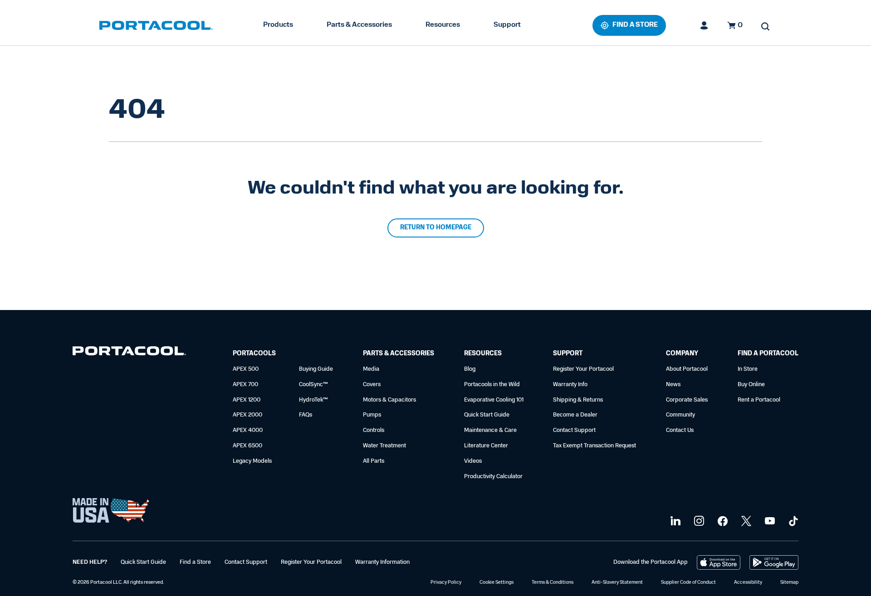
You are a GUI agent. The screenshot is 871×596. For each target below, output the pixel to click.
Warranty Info (570, 385)
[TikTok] (792, 521)
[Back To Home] (156, 25)
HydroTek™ (313, 400)
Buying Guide (316, 369)
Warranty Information (382, 562)
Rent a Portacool (759, 400)
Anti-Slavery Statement (617, 582)
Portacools (254, 353)
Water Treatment (384, 446)
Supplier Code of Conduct (688, 582)
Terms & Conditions (552, 582)
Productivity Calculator (493, 477)
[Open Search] (765, 26)
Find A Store (635, 25)
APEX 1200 (246, 400)
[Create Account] (704, 25)
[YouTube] (769, 521)
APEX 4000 (248, 430)
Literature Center (486, 446)
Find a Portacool (768, 353)
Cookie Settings (497, 582)
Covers (372, 385)
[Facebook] (721, 521)
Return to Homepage (435, 227)
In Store (748, 369)
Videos (473, 461)
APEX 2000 (247, 415)
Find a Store (195, 562)
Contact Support (574, 430)
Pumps (372, 415)
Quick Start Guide (486, 415)
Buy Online (751, 385)
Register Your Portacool (583, 369)
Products (278, 25)
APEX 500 (246, 369)
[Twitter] (745, 521)
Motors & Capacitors (389, 400)
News (673, 385)
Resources (443, 25)
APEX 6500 (247, 446)
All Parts (373, 461)
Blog (469, 369)
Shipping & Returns (578, 400)
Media (371, 369)
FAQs (305, 415)
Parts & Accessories (359, 25)
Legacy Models (252, 461)
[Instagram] (698, 521)
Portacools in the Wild (492, 385)
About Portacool (687, 369)
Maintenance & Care (490, 430)
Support (507, 25)
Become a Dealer (575, 415)
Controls (373, 430)
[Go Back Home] (129, 352)
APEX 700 (245, 385)
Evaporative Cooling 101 (494, 400)
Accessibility (748, 582)
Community (680, 415)
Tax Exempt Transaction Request (594, 446)
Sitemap (789, 582)
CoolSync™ (313, 385)
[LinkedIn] (674, 521)
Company (682, 353)
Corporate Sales (687, 400)
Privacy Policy (446, 582)
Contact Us (680, 430)
